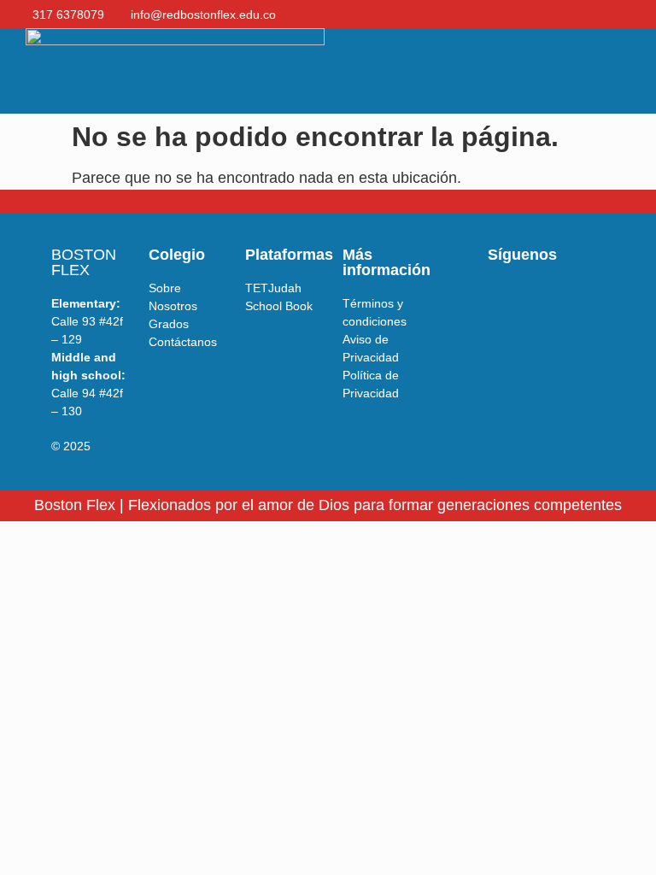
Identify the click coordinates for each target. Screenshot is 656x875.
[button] (597, 71)
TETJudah (273, 288)
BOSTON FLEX (83, 262)
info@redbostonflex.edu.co (203, 14)
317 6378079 (68, 14)
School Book (279, 306)
